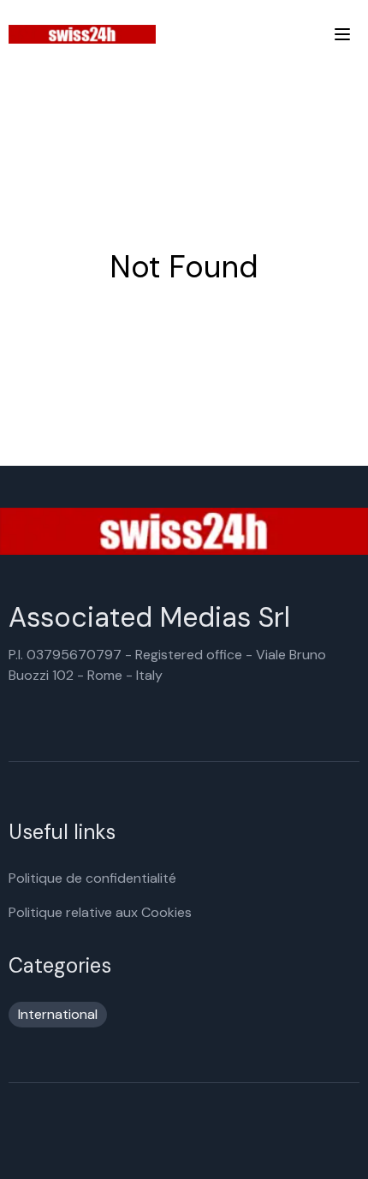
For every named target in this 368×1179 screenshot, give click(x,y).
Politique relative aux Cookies (100, 912)
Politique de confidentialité (92, 878)
